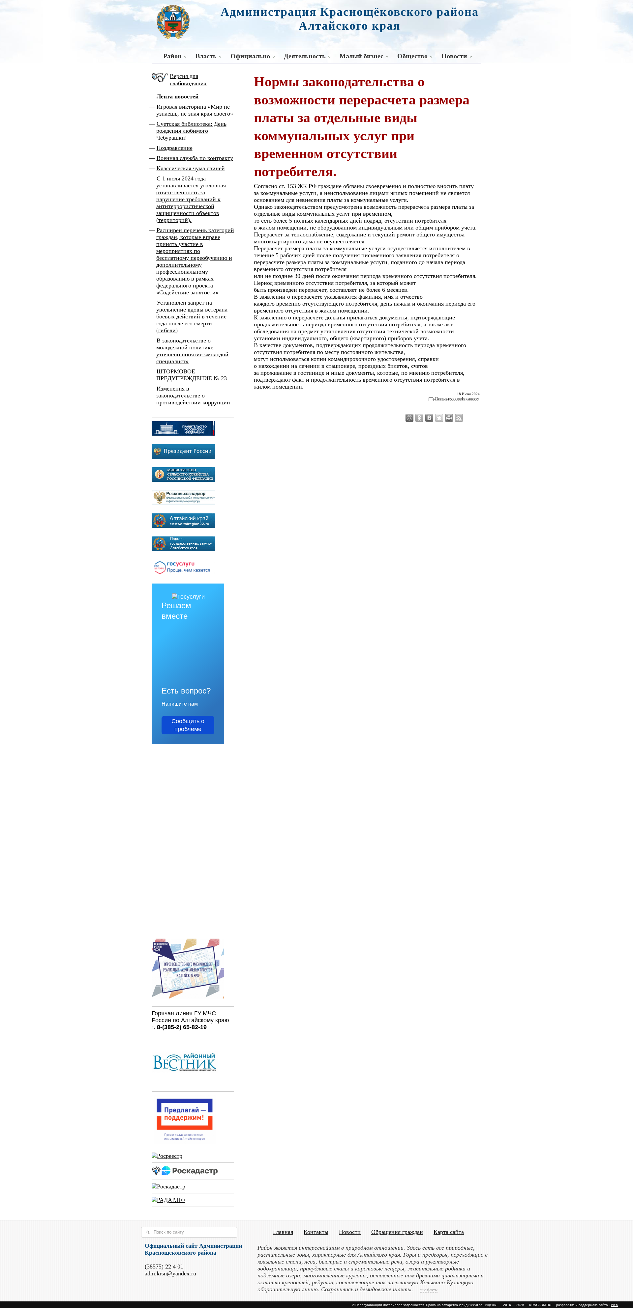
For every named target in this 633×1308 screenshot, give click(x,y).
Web (614, 1305)
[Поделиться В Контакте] (429, 418)
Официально (250, 56)
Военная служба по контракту (195, 158)
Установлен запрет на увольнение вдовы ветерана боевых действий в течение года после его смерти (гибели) (191, 316)
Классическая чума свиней (191, 168)
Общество (412, 56)
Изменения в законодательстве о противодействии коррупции (193, 395)
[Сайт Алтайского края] (183, 526)
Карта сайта (449, 1232)
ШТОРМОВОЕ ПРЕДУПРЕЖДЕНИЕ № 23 (191, 375)
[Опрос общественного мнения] (188, 999)
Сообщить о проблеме (187, 725)
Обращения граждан (397, 1232)
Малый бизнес (361, 56)
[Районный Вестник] (185, 1084)
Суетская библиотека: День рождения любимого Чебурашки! (191, 131)
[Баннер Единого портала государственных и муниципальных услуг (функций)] (183, 573)
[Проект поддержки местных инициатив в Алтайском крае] (185, 1142)
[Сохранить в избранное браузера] (439, 418)
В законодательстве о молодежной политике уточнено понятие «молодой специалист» (192, 351)
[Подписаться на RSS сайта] (459, 418)
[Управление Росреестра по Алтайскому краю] (167, 1156)
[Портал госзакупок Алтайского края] (183, 549)
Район (172, 56)
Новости (454, 56)
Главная (283, 1232)
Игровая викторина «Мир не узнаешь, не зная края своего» (194, 110)
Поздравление (175, 148)
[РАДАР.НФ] (168, 1200)
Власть (206, 56)
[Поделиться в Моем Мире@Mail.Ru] (409, 418)
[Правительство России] (183, 433)
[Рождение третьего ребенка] (168, 1186)
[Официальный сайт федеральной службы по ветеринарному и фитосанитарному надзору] (183, 503)
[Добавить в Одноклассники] (419, 418)
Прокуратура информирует (457, 398)
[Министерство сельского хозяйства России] (183, 480)
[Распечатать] (449, 418)
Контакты (316, 1232)
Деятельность (305, 56)
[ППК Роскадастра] (185, 1173)
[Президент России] (183, 456)
